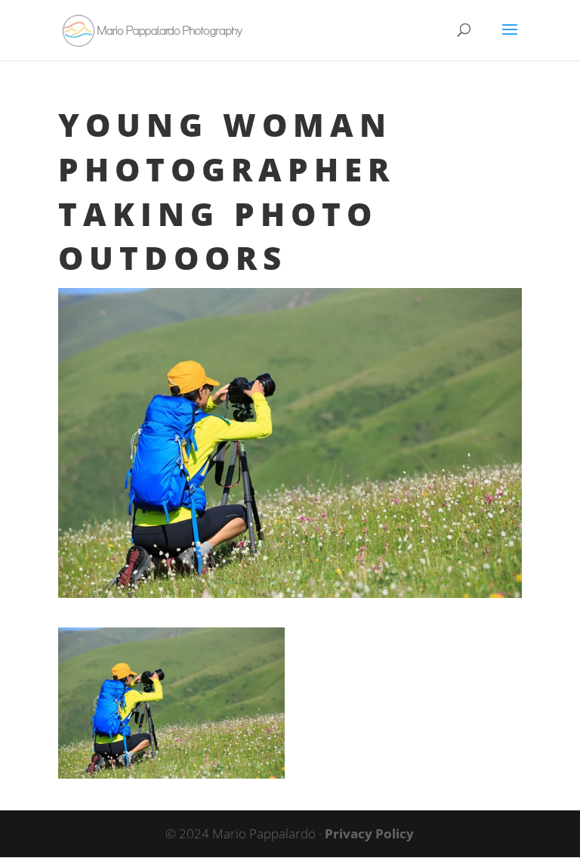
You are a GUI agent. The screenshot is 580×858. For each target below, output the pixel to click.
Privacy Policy (369, 833)
